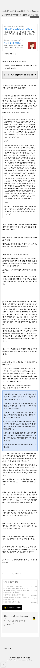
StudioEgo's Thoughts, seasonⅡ (16, 617)
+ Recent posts (6, 649)
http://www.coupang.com (12, 26)
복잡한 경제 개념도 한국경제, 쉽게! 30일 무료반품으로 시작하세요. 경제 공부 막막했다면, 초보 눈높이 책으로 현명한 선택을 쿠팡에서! (20, 33)
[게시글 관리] (10, 573)
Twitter (16, 660)
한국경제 (6, 75)
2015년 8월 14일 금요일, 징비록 (11, 586)
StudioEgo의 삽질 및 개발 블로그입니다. (15, 621)
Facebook (21, 660)
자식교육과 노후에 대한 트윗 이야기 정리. (13, 595)
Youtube (26, 660)
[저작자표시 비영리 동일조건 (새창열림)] (23, 574)
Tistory (18, 657)
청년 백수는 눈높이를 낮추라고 (27, 75)
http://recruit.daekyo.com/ (12, 40)
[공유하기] (8, 573)
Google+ (31, 660)
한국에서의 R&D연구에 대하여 (11, 602)
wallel (28, 657)
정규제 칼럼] (14, 75)
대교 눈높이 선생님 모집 (12, 43)
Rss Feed (9, 660)
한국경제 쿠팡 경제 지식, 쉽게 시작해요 (18, 29)
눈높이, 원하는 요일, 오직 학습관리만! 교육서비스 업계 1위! (13, 46)
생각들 (6, 582)
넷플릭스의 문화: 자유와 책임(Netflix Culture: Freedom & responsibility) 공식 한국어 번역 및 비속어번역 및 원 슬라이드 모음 (16, 590)
